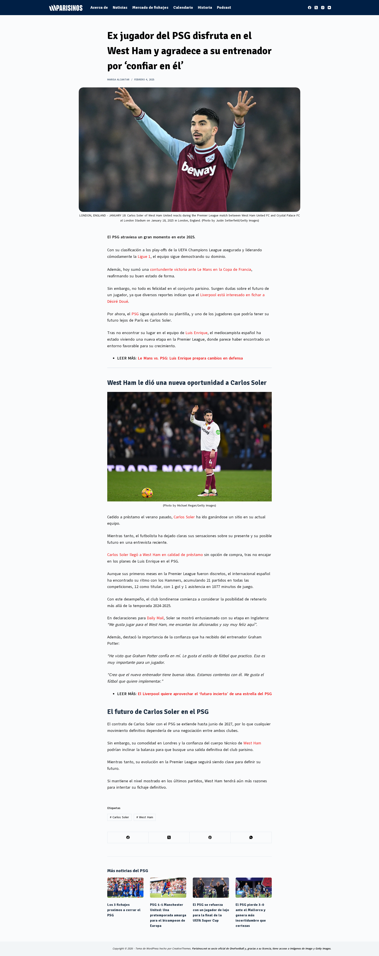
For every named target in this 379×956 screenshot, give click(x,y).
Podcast (224, 7)
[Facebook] (309, 7)
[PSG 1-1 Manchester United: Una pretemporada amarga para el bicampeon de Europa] (168, 888)
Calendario (183, 7)
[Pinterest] (210, 837)
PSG (135, 314)
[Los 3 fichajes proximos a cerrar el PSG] (125, 888)
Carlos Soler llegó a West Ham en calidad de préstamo (155, 554)
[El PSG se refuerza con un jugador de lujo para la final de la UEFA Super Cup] (211, 888)
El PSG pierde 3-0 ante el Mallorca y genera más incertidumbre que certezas (251, 915)
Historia (205, 7)
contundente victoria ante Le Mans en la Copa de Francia (200, 269)
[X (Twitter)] (316, 7)
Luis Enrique (196, 332)
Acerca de (99, 7)
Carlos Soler (184, 517)
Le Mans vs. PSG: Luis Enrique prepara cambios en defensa (190, 358)
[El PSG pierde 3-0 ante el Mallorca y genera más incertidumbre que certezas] (254, 888)
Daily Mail (155, 618)
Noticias (120, 7)
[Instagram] (322, 7)
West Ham (252, 743)
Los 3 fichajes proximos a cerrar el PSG (124, 910)
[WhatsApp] (251, 837)
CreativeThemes (181, 948)
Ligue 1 (144, 256)
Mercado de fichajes (150, 7)
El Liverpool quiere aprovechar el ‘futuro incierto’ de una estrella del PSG (205, 693)
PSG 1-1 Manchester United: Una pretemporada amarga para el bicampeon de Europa (168, 915)
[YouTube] (329, 7)
